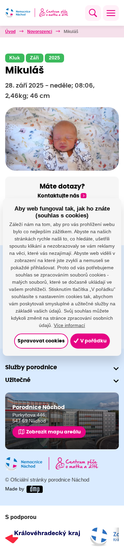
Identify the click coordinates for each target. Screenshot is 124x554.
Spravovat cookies (41, 341)
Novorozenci (39, 31)
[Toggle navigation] (111, 13)
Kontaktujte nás (58, 196)
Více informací (69, 325)
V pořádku (92, 341)
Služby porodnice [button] (31, 367)
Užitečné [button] (17, 380)
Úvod (10, 31)
